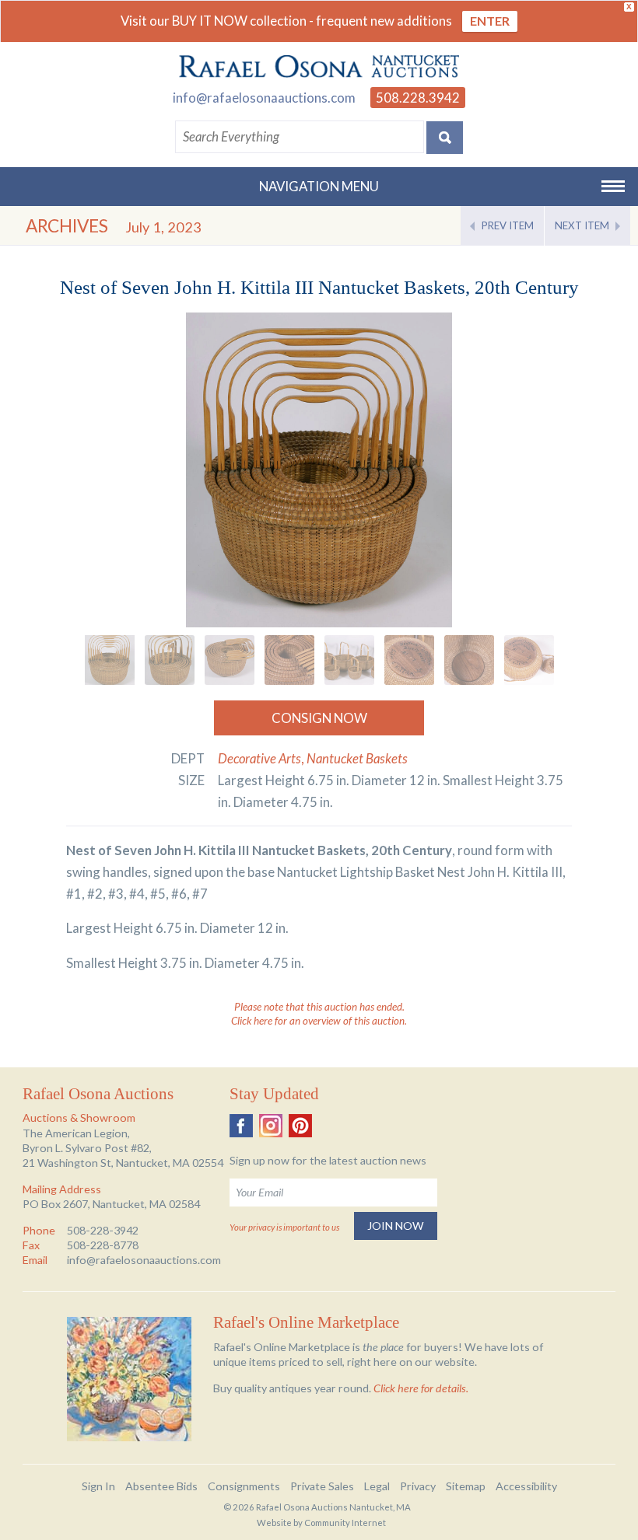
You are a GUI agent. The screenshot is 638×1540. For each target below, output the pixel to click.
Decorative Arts (259, 758)
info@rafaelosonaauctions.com (264, 97)
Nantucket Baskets (357, 758)
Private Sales (322, 1486)
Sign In (98, 1486)
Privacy (418, 1486)
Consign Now (319, 718)
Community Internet (345, 1522)
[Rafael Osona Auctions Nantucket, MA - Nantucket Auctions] (319, 67)
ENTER (490, 20)
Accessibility (526, 1486)
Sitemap (466, 1486)
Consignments (244, 1486)
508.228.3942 (418, 97)
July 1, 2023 (163, 227)
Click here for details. (420, 1388)
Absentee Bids (161, 1486)
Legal (377, 1486)
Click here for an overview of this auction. (319, 1020)
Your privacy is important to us (284, 1227)
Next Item (582, 225)
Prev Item (508, 225)
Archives (67, 225)
